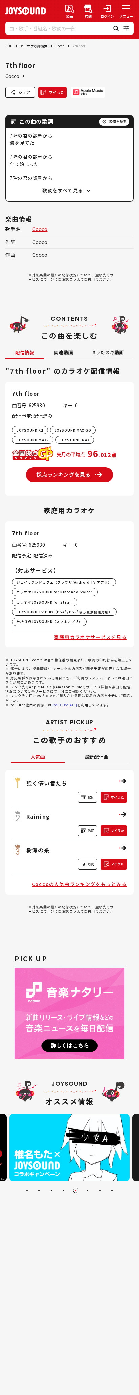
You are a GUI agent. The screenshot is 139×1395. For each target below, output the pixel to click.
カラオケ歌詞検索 (33, 46)
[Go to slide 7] (100, 1190)
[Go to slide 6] (87, 1190)
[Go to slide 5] (75, 1190)
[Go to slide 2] (39, 1190)
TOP (8, 46)
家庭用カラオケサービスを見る (90, 637)
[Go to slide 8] (112, 1190)
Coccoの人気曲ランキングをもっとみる (79, 884)
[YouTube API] (64, 704)
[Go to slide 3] (51, 1190)
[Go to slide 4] (63, 1190)
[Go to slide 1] (27, 1190)
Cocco (59, 46)
